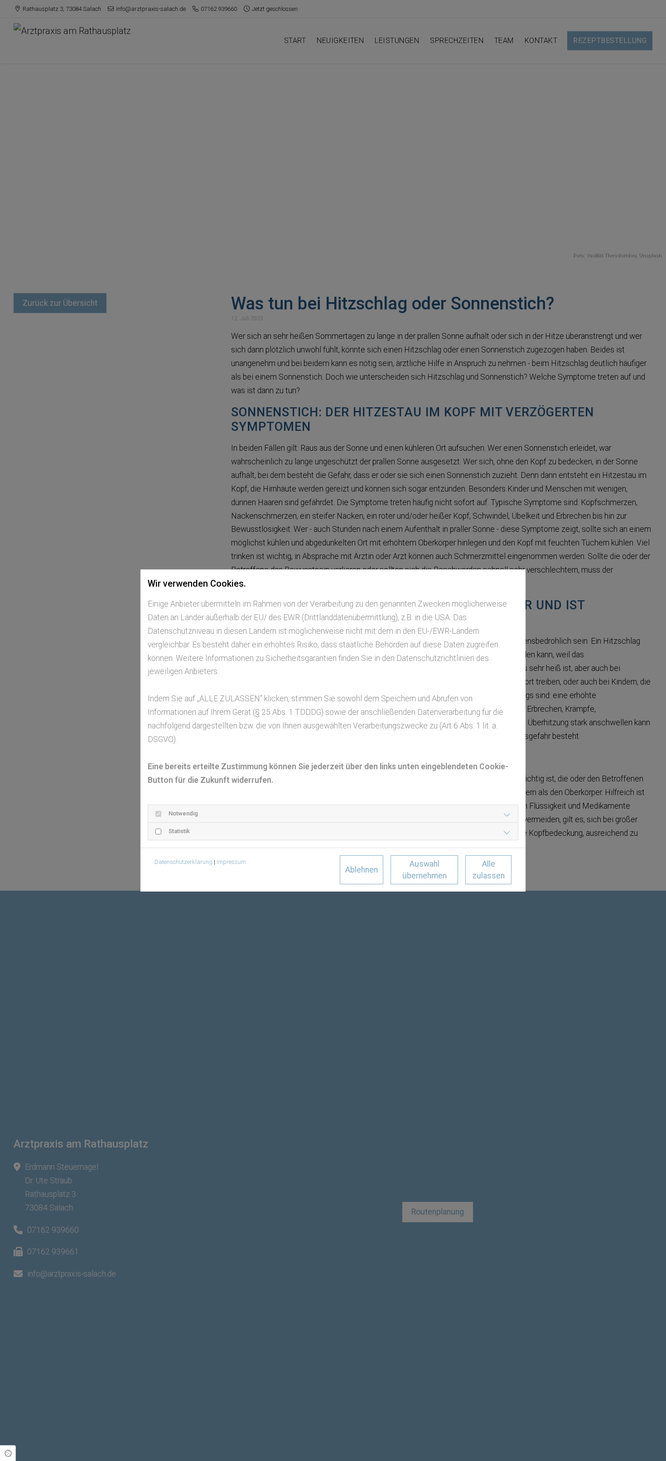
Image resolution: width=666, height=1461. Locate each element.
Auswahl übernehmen (424, 869)
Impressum (231, 861)
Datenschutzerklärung (183, 861)
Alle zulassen (489, 869)
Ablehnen (361, 869)
